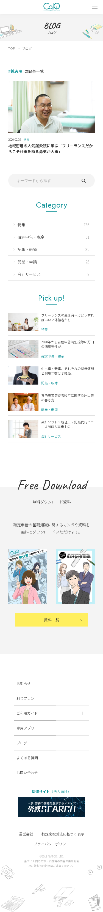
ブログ (21, 742)
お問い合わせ (27, 772)
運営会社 (26, 834)
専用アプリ (25, 728)
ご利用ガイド (27, 713)
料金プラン (25, 698)
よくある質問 (27, 757)
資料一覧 (51, 619)
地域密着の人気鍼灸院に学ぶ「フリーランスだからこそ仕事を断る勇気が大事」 (50, 148)
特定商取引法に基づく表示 (62, 834)
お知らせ (23, 683)
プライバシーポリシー (51, 843)
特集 (26, 139)
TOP (11, 48)
